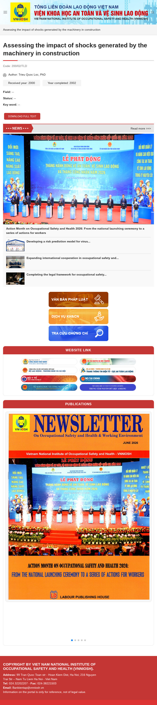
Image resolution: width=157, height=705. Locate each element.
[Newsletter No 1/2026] (78, 507)
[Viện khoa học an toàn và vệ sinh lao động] (79, 12)
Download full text (22, 116)
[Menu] (5, 12)
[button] (72, 640)
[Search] (152, 12)
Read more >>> (141, 128)
